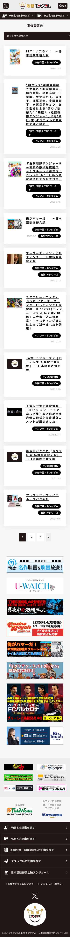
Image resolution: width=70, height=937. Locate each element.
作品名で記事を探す (54, 15)
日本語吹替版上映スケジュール (30, 872)
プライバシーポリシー (52, 884)
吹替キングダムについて (20, 884)
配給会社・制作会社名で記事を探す (32, 850)
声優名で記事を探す (19, 15)
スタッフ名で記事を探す (26, 861)
